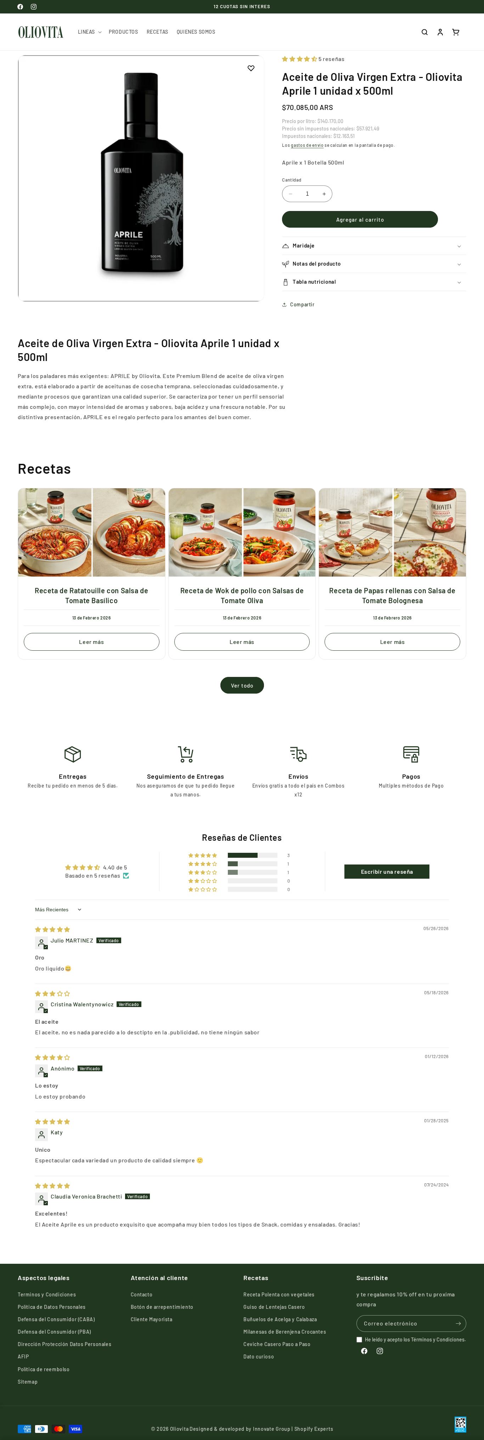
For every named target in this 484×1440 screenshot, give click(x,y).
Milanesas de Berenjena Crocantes (284, 1332)
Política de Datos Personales (52, 1307)
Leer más (91, 641)
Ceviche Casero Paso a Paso (277, 1344)
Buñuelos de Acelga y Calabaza (280, 1319)
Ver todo (242, 685)
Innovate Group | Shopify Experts (293, 1429)
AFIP (23, 1357)
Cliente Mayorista (152, 1319)
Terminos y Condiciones (47, 1294)
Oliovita (179, 1429)
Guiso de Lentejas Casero (274, 1307)
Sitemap (28, 1382)
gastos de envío (307, 145)
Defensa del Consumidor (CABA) (56, 1319)
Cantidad (291, 180)
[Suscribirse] (458, 1323)
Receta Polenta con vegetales (279, 1294)
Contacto (142, 1294)
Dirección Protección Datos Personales (64, 1344)
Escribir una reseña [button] (387, 871)
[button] (89, 31)
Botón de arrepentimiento (162, 1307)
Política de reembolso (44, 1369)
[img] (52, 929)
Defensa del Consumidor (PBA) (54, 1332)
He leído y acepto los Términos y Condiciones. (415, 1339)
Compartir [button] (302, 304)
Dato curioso (258, 1357)
